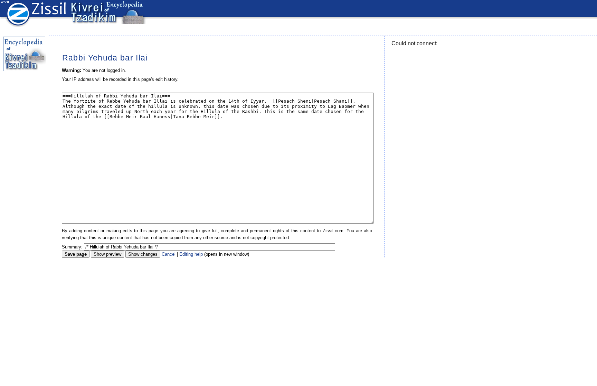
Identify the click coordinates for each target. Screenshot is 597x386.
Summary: (72, 247)
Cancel (169, 254)
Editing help (191, 254)
